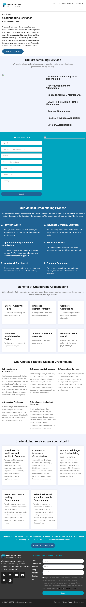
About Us (70, 3)
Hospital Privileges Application (63, 118)
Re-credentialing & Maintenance (64, 95)
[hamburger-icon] (81, 7)
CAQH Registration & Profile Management (62, 103)
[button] (64, 78)
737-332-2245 (60, 3)
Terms (60, 588)
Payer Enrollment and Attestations (58, 87)
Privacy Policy (71, 588)
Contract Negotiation (58, 111)
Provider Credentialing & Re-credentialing (62, 77)
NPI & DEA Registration (59, 125)
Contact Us (79, 3)
